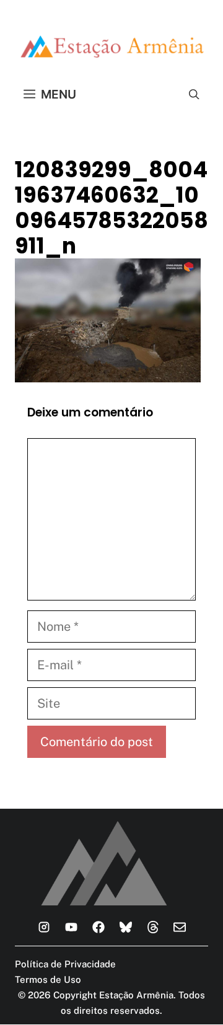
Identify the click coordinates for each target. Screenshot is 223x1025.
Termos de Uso (48, 979)
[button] (194, 94)
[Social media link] (44, 927)
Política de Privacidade (65, 964)
